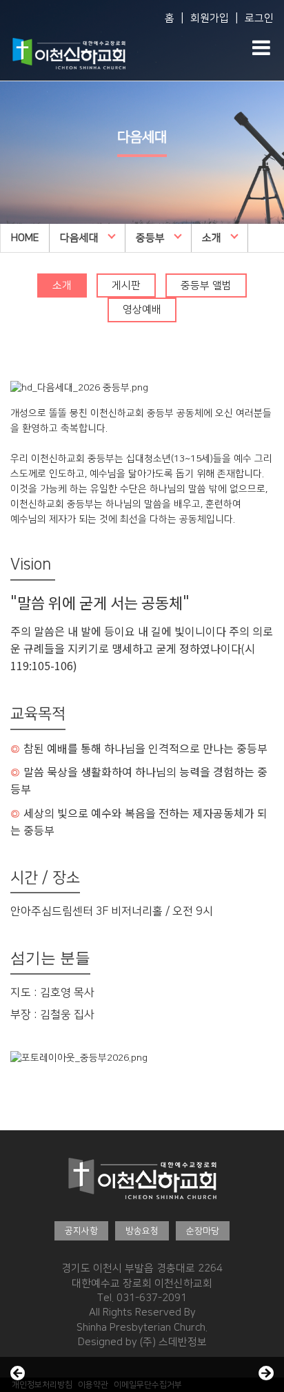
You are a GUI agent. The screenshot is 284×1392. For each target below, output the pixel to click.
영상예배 (142, 309)
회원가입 (209, 18)
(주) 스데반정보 (173, 1342)
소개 (211, 238)
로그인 (259, 18)
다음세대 (79, 238)
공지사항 (81, 1231)
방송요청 (142, 1231)
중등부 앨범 (206, 285)
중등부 (150, 238)
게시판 (126, 285)
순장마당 (202, 1231)
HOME (25, 238)
